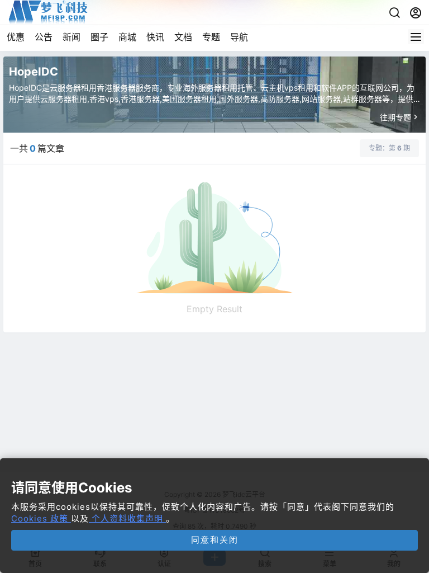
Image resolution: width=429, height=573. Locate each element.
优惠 (16, 37)
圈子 (99, 37)
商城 (127, 37)
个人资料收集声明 (127, 518)
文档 (183, 37)
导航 (239, 37)
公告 (44, 37)
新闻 (71, 37)
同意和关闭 (215, 539)
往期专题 (395, 117)
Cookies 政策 (41, 518)
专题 (211, 37)
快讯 (155, 37)
